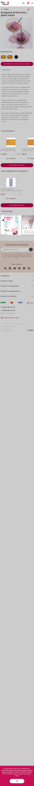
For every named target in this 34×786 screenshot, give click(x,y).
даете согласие (7, 772)
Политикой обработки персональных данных (16, 770)
